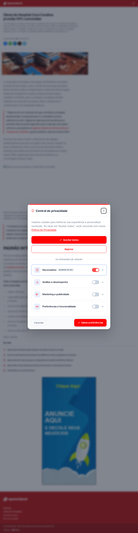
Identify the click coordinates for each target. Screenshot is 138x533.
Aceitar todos (71, 239)
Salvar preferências (92, 322)
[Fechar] (104, 211)
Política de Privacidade (43, 229)
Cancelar (39, 322)
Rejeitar (69, 249)
